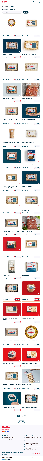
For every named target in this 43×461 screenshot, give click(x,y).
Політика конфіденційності (32, 457)
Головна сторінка (6, 6)
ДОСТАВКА (15, 452)
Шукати (25, 12)
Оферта (39, 457)
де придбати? (9, 452)
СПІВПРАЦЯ (20, 452)
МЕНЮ (3, 452)
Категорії (21, 421)
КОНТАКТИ (4, 454)
